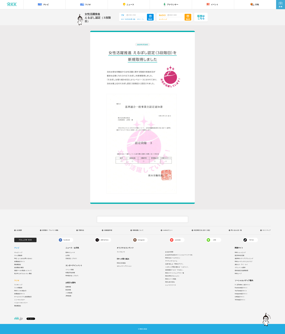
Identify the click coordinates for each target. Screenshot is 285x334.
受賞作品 (81, 230)
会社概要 (19, 230)
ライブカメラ (121, 252)
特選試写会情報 (70, 272)
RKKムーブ (238, 273)
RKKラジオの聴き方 (20, 290)
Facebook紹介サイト (241, 287)
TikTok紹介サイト (240, 300)
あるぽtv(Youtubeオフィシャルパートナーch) (178, 255)
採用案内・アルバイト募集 (50, 230)
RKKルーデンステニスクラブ (243, 261)
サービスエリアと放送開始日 (23, 297)
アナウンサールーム (171, 261)
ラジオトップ (18, 284)
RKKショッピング (240, 252)
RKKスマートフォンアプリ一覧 (174, 273)
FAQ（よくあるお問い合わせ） (23, 258)
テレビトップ (18, 252)
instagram (141, 240)
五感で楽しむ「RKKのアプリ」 (174, 264)
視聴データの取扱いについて (23, 270)
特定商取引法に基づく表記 (202, 230)
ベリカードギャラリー (21, 303)
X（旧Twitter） (104, 240)
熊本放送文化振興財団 (241, 270)
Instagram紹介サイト (241, 294)
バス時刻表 (69, 293)
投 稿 (280, 6)
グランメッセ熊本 (240, 267)
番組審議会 (17, 264)
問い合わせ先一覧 (236, 230)
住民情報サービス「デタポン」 (174, 270)
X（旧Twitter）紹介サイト (242, 284)
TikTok (251, 240)
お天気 (68, 255)
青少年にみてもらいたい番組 (23, 273)
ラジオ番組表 (18, 287)
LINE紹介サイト (239, 297)
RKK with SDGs (170, 282)
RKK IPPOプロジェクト (172, 276)
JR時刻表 (68, 296)
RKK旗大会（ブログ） (72, 275)
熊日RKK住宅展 (239, 255)
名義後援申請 (108, 230)
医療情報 (68, 287)
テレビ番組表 (18, 255)
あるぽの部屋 (169, 252)
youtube (178, 240)
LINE (214, 240)
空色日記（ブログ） (72, 258)
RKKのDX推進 (121, 263)
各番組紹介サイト (19, 261)
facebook (66, 240)
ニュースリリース (170, 285)
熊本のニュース (70, 252)
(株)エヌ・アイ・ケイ (241, 264)
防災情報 (68, 290)
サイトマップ (267, 230)
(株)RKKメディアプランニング (244, 258)
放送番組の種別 (19, 267)
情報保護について (138, 230)
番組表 (150, 19)
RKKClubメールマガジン (172, 258)
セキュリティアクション (124, 266)
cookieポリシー (168, 230)
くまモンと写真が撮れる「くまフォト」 (177, 267)
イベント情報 (70, 269)
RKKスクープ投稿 (170, 279)
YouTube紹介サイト (241, 290)
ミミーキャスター (19, 300)
